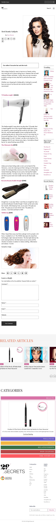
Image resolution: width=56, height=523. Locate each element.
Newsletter (46, 170)
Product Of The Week (48, 155)
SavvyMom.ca (47, 175)
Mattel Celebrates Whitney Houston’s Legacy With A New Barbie (51, 215)
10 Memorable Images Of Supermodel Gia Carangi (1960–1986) (48, 100)
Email (3, 309)
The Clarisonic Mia (7, 145)
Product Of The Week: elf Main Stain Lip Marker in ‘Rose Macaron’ (51, 187)
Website (3, 315)
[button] (2, 39)
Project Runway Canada (47, 160)
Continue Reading (28, 434)
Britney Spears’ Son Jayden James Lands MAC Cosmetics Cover (49, 75)
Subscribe (51, 510)
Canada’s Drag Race (47, 164)
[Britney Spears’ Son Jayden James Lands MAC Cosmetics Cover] (36, 355)
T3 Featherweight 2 (7, 95)
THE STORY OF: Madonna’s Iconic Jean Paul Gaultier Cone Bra (48, 114)
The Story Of (47, 147)
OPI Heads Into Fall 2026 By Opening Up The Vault (51, 224)
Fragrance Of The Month (47, 150)
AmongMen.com (48, 172)
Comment (4, 284)
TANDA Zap (5, 213)
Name (3, 303)
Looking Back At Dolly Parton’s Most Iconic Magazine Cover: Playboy (51, 206)
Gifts (45, 168)
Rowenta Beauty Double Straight (11, 181)
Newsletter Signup (5, 2)
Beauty (26, 364)
